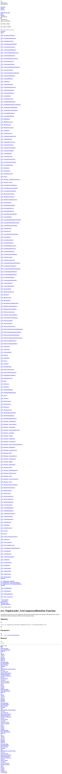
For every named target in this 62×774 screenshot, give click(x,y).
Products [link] (3, 659)
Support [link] (2, 688)
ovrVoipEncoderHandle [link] (13, 635)
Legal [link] (2, 684)
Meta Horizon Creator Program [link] (8, 669)
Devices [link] (2, 677)
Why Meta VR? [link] (4, 671)
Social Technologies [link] (5, 650)
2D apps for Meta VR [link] (6, 675)
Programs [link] (3, 666)
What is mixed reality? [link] (6, 673)
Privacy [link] (2, 685)
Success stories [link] (4, 678)
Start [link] (2, 667)
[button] (31, 1)
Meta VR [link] (3, 651)
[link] (4, 2)
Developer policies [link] (5, 682)
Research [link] (3, 658)
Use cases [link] (3, 680)
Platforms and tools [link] (5, 674)
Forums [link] (2, 686)
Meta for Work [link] (4, 665)
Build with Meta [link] (4, 648)
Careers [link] (2, 656)
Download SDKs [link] (5, 663)
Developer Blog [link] (4, 662)
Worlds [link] (2, 654)
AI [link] (1, 652)
